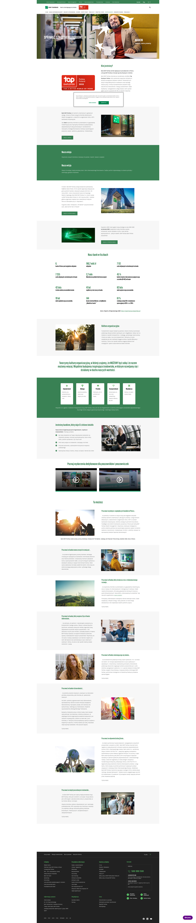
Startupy (73, 902)
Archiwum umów (75, 880)
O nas (46, 12)
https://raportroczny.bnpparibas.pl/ (130, 311)
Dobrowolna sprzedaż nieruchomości (107, 902)
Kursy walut (47, 854)
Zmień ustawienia (92, 102)
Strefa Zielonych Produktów (50, 873)
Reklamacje (74, 869)
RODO (45, 918)
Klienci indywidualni (50, 2)
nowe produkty (118, 595)
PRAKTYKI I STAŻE (100, 12)
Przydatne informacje (78, 862)
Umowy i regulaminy (76, 867)
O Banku (46, 862)
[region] (98, 99)
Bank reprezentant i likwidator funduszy (53, 904)
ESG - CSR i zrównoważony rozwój (52, 871)
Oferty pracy (84, 12)
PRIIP (49, 918)
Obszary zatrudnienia (69, 12)
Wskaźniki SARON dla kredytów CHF (80, 888)
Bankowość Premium (61, 2)
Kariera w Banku (104, 862)
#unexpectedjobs (118, 12)
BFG (67, 918)
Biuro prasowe (67, 854)
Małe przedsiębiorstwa (89, 2)
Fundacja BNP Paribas (49, 869)
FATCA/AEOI (62, 918)
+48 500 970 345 (132, 875)
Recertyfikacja (102, 906)
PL (149, 2)
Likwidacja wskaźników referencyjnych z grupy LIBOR (56, 908)
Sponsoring (46, 878)
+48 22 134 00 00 (132, 881)
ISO (70, 918)
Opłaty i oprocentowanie (77, 865)
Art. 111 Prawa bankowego (50, 902)
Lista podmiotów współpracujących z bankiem (54, 882)
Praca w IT (92, 12)
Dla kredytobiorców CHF (77, 886)
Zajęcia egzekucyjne (76, 890)
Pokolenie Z (127, 12)
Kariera (50, 16)
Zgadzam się (103, 102)
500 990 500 (136, 871)
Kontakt (138, 2)
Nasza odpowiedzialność (56, 12)
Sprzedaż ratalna (75, 900)
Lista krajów (74, 884)
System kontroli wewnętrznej (78, 882)
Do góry (146, 854)
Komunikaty (46, 880)
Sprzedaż (101, 869)
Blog (144, 2)
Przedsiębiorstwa (99, 2)
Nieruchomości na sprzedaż (105, 900)
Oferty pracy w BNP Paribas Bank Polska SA (109, 875)
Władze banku (47, 865)
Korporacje (108, 2)
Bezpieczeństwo (75, 871)
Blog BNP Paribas (103, 904)
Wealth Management (72, 2)
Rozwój (78, 12)
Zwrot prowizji (47, 900)
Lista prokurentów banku (49, 884)
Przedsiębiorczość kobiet (49, 886)
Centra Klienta (109, 12)
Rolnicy (80, 2)
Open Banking (75, 875)
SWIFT (45, 910)
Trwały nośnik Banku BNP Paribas (51, 906)
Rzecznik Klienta (77, 854)
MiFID (53, 918)
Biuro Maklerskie (115, 2)
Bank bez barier (47, 875)
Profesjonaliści (102, 871)
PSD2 (57, 918)
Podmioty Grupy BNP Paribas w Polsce (53, 867)
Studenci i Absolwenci (104, 867)
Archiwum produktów (76, 878)
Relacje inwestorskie (57, 854)
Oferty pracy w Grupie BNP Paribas (107, 878)
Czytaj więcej (105, 606)
